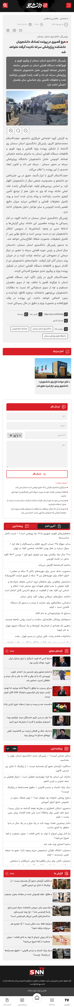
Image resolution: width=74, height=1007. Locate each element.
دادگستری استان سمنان (42, 329)
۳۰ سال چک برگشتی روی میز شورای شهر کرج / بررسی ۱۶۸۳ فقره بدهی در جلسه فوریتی (36, 557)
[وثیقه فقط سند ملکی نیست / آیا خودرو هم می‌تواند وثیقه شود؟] (61, 927)
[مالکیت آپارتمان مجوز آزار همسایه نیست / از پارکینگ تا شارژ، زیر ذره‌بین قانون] (61, 884)
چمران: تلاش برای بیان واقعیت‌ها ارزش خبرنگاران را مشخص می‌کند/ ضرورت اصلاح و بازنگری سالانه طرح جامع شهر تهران (39, 863)
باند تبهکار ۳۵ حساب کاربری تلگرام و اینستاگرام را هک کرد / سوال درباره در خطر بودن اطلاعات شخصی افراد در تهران (39, 546)
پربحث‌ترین (17, 526)
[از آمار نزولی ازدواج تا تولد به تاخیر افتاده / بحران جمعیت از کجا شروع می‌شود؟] (61, 940)
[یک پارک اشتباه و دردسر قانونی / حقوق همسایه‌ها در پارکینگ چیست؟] (61, 954)
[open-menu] (68, 5)
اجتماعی (63, 19)
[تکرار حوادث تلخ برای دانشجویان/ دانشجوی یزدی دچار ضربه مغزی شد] (53, 368)
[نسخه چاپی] (8, 30)
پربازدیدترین (22, 1004)
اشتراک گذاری (58, 321)
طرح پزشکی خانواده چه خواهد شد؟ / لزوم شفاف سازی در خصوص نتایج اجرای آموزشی (40, 800)
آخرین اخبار (50, 526)
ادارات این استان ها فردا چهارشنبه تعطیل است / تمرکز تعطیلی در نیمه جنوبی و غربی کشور (36, 779)
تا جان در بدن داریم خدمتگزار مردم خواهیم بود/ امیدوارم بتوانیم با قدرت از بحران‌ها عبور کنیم (28, 720)
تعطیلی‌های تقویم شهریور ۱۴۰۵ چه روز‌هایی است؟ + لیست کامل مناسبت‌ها (37, 536)
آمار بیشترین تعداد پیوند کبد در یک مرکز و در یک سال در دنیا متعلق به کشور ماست (38, 825)
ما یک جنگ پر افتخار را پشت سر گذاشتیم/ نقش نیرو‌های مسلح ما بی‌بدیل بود (28, 733)
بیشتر (9, 651)
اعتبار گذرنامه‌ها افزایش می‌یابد (53, 565)
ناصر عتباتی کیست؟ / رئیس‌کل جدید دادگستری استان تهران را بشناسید (38, 758)
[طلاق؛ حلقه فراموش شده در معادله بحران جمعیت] (61, 897)
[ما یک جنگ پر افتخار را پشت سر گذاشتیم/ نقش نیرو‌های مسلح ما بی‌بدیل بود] (61, 734)
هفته (14, 748)
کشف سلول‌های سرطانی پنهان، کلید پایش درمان (44, 597)
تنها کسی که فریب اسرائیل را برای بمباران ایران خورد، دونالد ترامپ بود (29, 661)
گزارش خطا (34, 314)
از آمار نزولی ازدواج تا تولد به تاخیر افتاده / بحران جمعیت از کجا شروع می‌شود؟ (37, 836)
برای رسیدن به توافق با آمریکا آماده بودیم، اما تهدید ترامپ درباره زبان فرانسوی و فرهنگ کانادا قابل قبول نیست (27, 692)
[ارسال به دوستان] (20, 30)
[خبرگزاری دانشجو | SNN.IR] (37, 5)
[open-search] (5, 5)
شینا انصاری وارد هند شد (56, 844)
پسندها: (20, 314)
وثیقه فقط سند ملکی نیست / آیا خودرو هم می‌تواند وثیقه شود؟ (30, 926)
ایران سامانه (32, 990)
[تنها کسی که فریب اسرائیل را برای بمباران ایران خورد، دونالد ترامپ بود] (61, 662)
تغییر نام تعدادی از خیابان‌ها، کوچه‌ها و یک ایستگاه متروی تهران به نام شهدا (37, 628)
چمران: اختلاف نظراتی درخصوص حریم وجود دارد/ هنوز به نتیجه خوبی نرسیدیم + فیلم (37, 852)
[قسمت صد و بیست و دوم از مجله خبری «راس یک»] (61, 707)
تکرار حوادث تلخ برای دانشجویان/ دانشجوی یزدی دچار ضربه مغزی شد (52, 384)
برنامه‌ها (52, 1004)
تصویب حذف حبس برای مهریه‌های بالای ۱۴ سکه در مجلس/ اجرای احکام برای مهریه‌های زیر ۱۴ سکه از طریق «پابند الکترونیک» (37, 573)
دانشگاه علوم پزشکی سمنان (55, 336)
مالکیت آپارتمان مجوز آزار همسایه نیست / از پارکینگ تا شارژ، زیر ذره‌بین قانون (37, 768)
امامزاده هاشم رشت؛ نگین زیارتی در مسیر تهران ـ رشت (42, 636)
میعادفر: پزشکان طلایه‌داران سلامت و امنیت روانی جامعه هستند (37, 620)
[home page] (37, 997)
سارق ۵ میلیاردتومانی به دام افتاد (52, 613)
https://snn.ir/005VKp (54, 314)
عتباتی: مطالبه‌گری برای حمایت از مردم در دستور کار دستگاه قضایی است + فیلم (39, 605)
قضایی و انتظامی (50, 19)
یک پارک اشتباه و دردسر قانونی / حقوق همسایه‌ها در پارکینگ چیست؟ (38, 789)
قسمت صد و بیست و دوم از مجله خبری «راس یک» (27, 704)
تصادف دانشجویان (19, 329)
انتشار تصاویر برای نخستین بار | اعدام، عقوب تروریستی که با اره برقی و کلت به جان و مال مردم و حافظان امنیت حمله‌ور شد (27, 676)
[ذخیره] (14, 30)
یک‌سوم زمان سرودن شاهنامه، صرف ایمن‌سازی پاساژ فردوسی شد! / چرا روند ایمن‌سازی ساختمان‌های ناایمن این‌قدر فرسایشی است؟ (29, 912)
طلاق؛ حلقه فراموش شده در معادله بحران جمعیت (27, 894)
